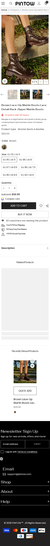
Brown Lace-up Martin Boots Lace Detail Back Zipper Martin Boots (25, 401)
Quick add (25, 390)
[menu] (3, 3)
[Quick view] (32, 366)
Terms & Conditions (27, 451)
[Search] (11, 3)
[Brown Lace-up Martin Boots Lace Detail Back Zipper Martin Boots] (25, 372)
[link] (41, 205)
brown (15, 412)
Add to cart (19, 205)
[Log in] (39, 3)
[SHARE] (46, 206)
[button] (40, 81)
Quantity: (6, 182)
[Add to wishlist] (32, 361)
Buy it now (25, 214)
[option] (25, 50)
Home (4, 10)
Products (14, 10)
